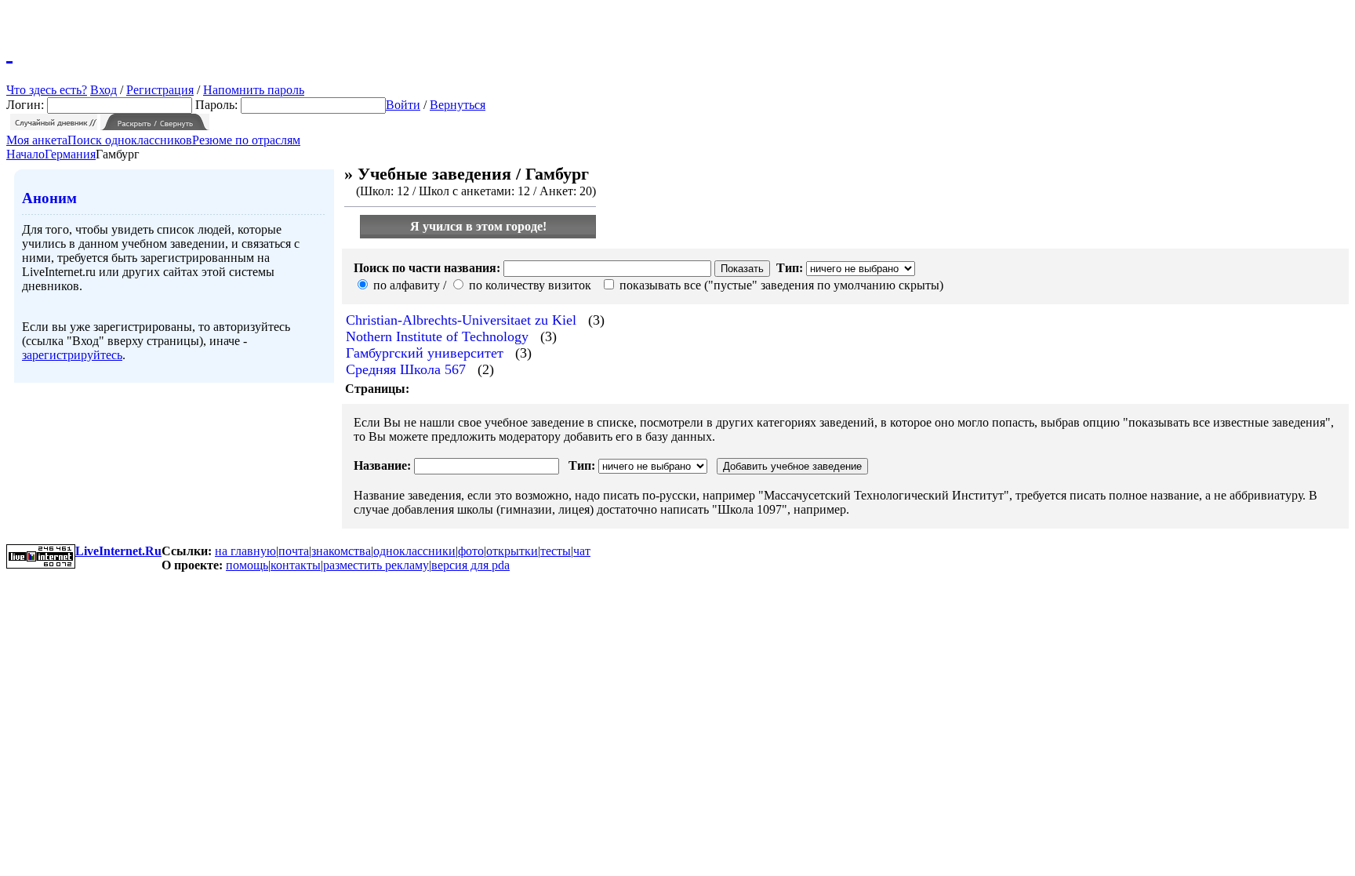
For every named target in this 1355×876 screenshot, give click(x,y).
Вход (103, 89)
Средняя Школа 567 (406, 369)
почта (293, 551)
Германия (70, 154)
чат (581, 551)
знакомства (341, 551)
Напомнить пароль (253, 89)
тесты (555, 551)
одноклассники (414, 551)
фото (471, 551)
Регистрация (160, 89)
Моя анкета (36, 140)
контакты (296, 565)
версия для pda (470, 565)
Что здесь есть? (46, 89)
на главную (245, 551)
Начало (25, 154)
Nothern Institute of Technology (437, 336)
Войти (403, 104)
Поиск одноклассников (129, 140)
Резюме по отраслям (246, 140)
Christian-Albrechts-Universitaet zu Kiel (461, 320)
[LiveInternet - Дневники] (9, 51)
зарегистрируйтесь (72, 355)
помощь (247, 565)
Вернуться (457, 104)
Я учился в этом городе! (478, 226)
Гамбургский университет (424, 353)
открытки (512, 551)
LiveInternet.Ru (118, 551)
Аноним (49, 198)
